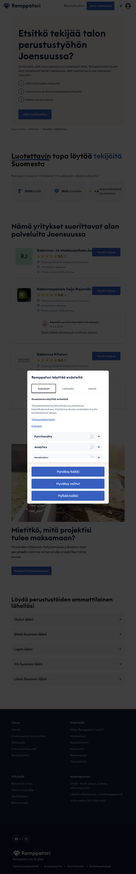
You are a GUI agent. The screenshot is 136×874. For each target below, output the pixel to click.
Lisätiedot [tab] (68, 388)
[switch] (91, 436)
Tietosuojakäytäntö (43, 419)
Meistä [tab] (92, 388)
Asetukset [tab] (44, 388)
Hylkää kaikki (68, 496)
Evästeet (37, 426)
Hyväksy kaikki (68, 472)
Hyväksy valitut (68, 484)
